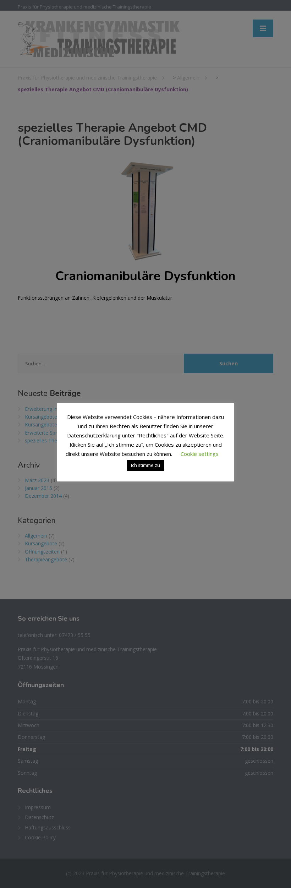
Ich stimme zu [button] (145, 465)
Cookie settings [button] (200, 453)
